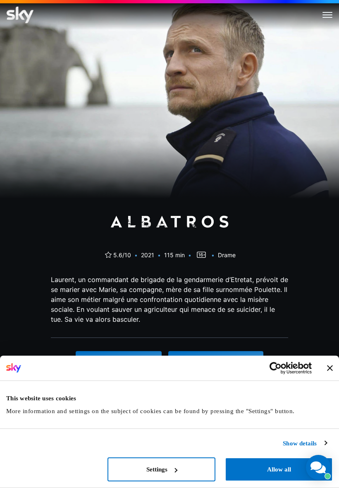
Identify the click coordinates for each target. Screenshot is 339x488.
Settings (156, 469)
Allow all (279, 469)
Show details (300, 443)
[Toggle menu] (327, 15)
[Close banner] (330, 368)
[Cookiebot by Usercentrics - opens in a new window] (275, 368)
